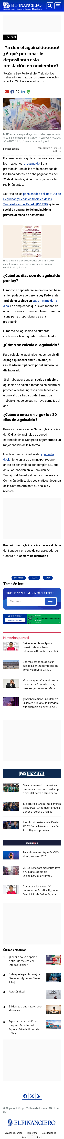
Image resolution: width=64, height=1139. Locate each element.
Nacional (10, 37)
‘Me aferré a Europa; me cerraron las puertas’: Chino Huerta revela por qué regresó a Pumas (42, 808)
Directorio (32, 1133)
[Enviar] (50, 601)
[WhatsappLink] (32, 618)
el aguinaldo (31, 163)
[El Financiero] (22, 6)
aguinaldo (18, 578)
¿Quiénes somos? (14, 1133)
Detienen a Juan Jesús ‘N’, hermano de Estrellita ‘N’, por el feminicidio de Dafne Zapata (40, 890)
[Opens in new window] (11, 855)
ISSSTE (34, 578)
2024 (47, 578)
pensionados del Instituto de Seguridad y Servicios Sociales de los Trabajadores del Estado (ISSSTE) (32, 199)
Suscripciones (49, 1133)
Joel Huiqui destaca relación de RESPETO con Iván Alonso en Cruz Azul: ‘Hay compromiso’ (42, 826)
